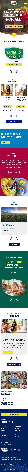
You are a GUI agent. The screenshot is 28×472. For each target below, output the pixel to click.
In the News (17, 430)
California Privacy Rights (7, 459)
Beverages (14, 61)
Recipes (3, 430)
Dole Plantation (4, 442)
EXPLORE (5, 143)
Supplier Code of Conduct (7, 464)
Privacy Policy (17, 459)
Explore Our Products (14, 26)
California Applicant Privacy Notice (9, 457)
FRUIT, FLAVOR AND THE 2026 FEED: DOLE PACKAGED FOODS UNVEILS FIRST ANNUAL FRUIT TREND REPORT (14, 339)
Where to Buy (14, 415)
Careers (16, 432)
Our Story (17, 428)
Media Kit (17, 436)
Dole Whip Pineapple (7, 98)
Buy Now (7, 107)
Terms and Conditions (6, 462)
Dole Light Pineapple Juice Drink (21, 99)
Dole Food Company (6, 444)
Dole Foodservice (5, 438)
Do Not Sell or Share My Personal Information (11, 467)
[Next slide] (16, 71)
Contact (17, 438)
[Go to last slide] (11, 115)
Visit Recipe (14, 172)
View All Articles (14, 364)
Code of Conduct (17, 462)
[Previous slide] (11, 71)
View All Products (14, 121)
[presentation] (14, 53)
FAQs (16, 434)
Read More (7, 352)
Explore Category (14, 64)
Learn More (7, 110)
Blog (2, 432)
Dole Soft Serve (5, 440)
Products (3, 428)
